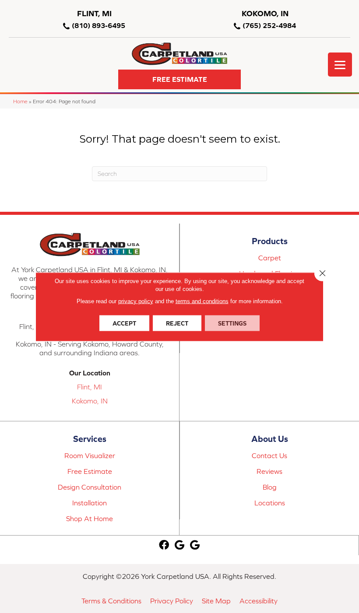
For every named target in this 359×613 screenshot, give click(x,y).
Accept (124, 322)
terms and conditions (202, 301)
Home (20, 101)
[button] (179, 79)
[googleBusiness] (179, 545)
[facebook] (164, 545)
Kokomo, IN (90, 401)
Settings (232, 322)
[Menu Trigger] (340, 65)
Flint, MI (89, 387)
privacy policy (135, 301)
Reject (177, 322)
